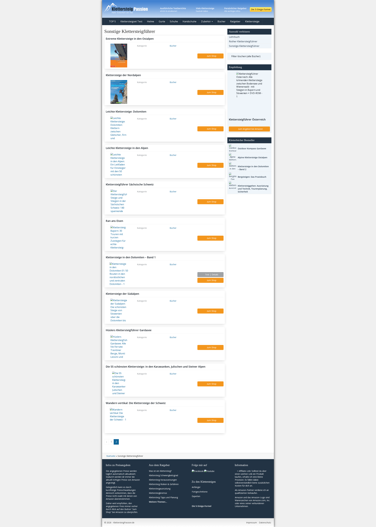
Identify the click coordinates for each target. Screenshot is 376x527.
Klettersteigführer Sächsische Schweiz (130, 184)
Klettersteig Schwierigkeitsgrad (163, 475)
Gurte (162, 21)
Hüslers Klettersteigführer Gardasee (128, 330)
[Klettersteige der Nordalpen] (119, 92)
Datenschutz (265, 522)
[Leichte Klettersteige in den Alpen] (119, 165)
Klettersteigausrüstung (159, 488)
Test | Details (211, 274)
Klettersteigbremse (158, 493)
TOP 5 (112, 21)
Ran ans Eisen (114, 221)
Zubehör (206, 21)
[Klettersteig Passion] (130, 8)
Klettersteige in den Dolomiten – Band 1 (131, 257)
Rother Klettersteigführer (243, 41)
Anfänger (196, 487)
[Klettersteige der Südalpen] (119, 310)
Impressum (251, 522)
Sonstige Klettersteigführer (244, 46)
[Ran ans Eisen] (119, 238)
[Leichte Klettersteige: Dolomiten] (119, 128)
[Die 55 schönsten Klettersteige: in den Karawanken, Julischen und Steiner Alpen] (119, 383)
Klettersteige (252, 21)
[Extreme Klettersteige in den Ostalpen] (119, 55)
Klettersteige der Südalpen (122, 293)
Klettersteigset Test (131, 21)
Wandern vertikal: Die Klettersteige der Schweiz (136, 403)
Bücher (221, 21)
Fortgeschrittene (200, 491)
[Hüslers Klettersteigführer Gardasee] (119, 347)
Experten (196, 496)
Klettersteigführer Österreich (247, 119)
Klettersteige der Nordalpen (123, 75)
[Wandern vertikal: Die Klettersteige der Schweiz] (119, 420)
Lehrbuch (234, 36)
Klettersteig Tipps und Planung (163, 497)
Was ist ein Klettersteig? (160, 471)
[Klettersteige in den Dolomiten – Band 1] (119, 274)
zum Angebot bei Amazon (250, 129)
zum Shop (211, 56)
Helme (150, 21)
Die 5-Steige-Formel (260, 9)
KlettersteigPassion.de (123, 522)
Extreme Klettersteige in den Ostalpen (130, 38)
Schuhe (174, 21)
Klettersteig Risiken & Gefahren (164, 484)
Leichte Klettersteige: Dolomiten (126, 111)
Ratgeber (235, 21)
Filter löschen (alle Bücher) (245, 56)
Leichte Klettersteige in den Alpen (127, 148)
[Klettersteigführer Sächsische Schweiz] (119, 201)
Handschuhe (189, 21)
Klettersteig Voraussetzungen (163, 479)
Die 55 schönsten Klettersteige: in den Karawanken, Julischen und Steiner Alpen (155, 366)
